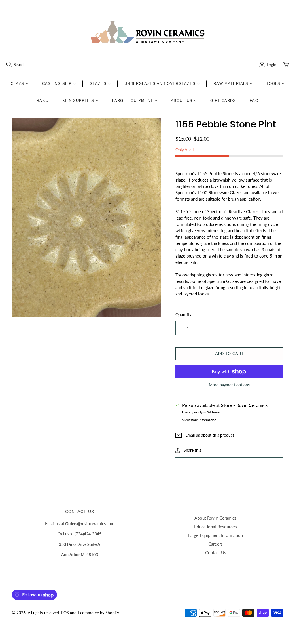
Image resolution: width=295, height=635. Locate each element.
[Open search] (9, 64)
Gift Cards (223, 100)
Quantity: (183, 314)
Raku (42, 100)
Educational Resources (215, 526)
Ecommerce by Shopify (98, 612)
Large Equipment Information (215, 535)
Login (271, 64)
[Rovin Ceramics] (147, 32)
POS (65, 612)
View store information (199, 420)
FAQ (254, 100)
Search (20, 64)
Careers (215, 543)
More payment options (229, 384)
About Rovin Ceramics (215, 517)
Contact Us (215, 552)
